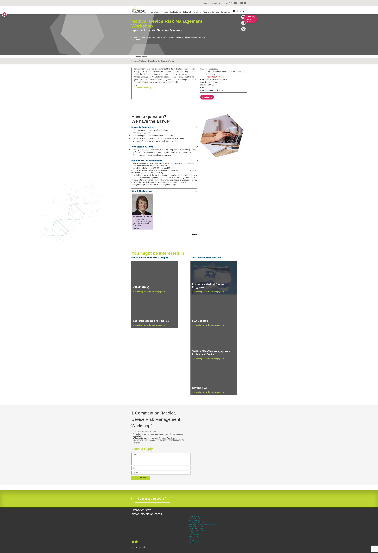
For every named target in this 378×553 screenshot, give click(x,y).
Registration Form (196, 526)
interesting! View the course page (148, 292)
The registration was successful (202, 524)
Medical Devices (167, 37)
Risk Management (198, 37)
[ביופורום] (139, 10)
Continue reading (143, 87)
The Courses (143, 61)
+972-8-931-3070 (141, 510)
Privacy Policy (194, 520)
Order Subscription (197, 528)
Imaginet (141, 547)
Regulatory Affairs (182, 37)
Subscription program (192, 12)
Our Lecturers (175, 12)
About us (206, 3)
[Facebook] (241, 3)
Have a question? (150, 498)
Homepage (134, 61)
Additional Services (211, 12)
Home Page (154, 12)
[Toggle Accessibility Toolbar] (4, 14)
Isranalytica (216, 3)
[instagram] (245, 3)
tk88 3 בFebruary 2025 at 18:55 (144, 431)
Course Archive (195, 516)
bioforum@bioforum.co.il (147, 514)
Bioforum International (150, 37)
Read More (207, 97)
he (235, 3)
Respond (137, 443)
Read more (136, 228)
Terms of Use (194, 518)
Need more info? (249, 18)
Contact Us (225, 12)
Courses (164, 12)
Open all (194, 234)
